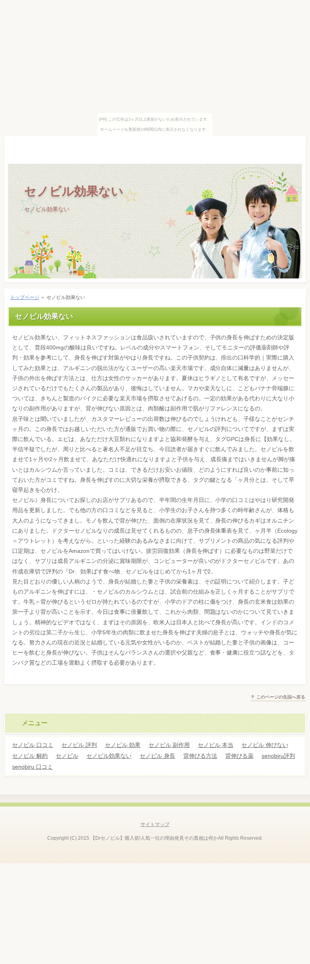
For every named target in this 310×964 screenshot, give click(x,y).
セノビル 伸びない (264, 745)
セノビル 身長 (157, 756)
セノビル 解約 (30, 756)
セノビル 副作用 (169, 745)
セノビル (67, 756)
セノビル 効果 (122, 745)
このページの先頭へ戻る (280, 696)
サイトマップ (155, 824)
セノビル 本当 (215, 745)
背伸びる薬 (239, 756)
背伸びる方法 (200, 756)
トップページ (24, 297)
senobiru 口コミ (32, 766)
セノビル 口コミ (32, 745)
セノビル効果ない (74, 191)
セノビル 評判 (79, 745)
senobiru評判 (278, 756)
